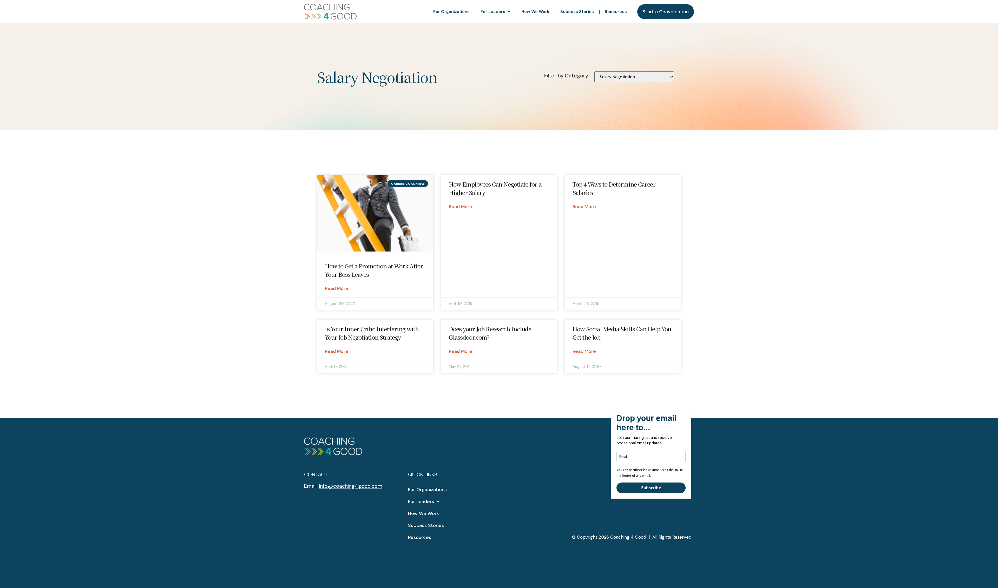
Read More (336, 288)
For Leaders (493, 11)
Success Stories (577, 11)
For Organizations (451, 11)
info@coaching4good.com (350, 486)
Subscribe (651, 488)
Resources (616, 11)
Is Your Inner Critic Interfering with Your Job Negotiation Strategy (372, 333)
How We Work (535, 11)
